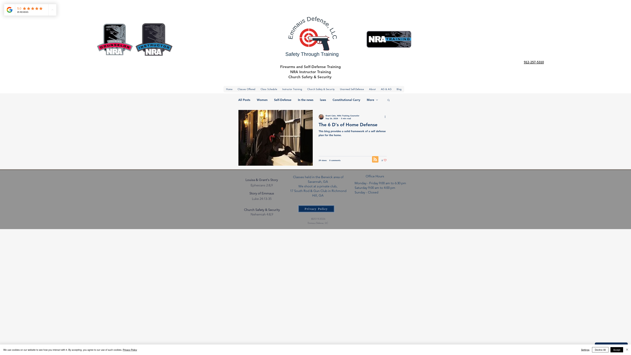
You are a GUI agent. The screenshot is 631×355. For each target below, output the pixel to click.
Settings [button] (585, 349)
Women (262, 100)
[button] (372, 89)
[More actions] (386, 117)
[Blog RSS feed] (375, 159)
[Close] (627, 349)
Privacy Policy (130, 349)
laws (323, 100)
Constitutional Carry (346, 100)
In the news (305, 100)
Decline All (600, 349)
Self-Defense (282, 100)
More (370, 100)
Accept (616, 349)
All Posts (244, 100)
